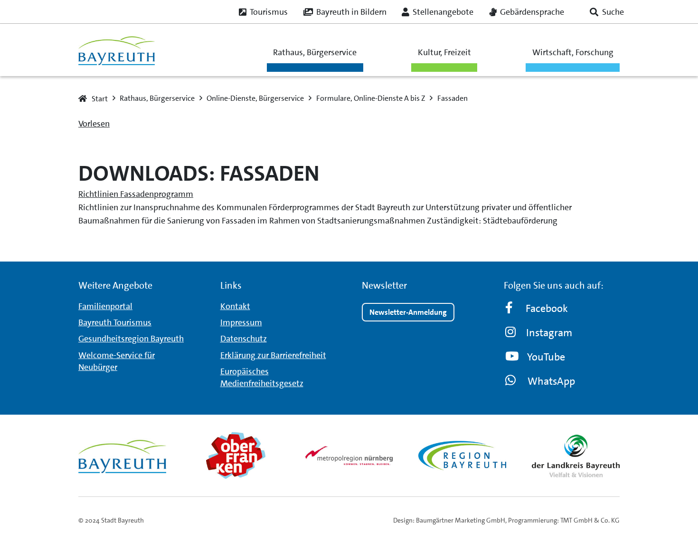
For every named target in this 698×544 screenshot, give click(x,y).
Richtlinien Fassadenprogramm (135, 194)
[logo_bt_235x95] (116, 50)
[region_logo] (462, 455)
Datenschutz (243, 338)
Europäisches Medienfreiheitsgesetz (261, 377)
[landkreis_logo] (576, 455)
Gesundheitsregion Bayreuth (131, 338)
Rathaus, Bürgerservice (315, 52)
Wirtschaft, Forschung (572, 52)
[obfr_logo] (236, 455)
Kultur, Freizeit (444, 52)
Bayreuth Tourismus (114, 322)
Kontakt (235, 306)
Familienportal (105, 306)
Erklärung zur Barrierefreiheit (273, 355)
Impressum (241, 322)
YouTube (546, 357)
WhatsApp (551, 381)
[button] (607, 12)
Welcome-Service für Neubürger (116, 361)
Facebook (547, 308)
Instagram (549, 333)
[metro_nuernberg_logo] (349, 455)
